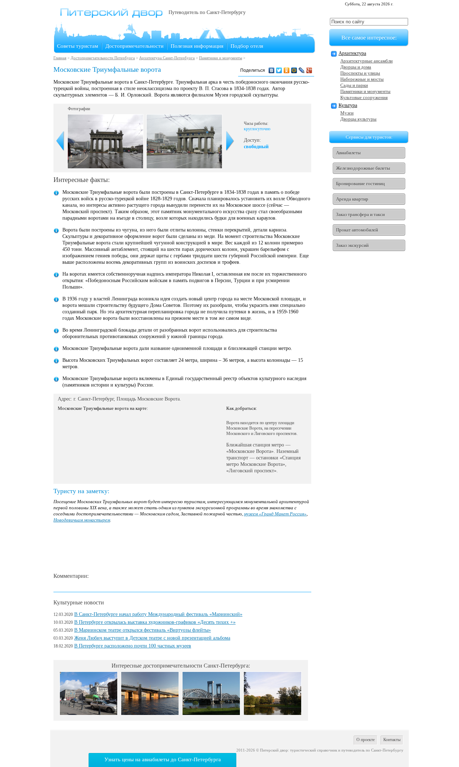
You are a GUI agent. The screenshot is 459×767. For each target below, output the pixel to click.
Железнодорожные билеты (363, 168)
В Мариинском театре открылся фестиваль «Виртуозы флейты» (142, 630)
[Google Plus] (309, 70)
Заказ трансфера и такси (360, 214)
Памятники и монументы (220, 58)
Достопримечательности (134, 46)
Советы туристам (77, 46)
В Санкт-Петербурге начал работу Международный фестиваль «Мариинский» (158, 614)
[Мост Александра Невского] (150, 713)
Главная (59, 58)
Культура (348, 105)
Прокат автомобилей (357, 230)
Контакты (392, 739)
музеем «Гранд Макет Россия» (275, 513)
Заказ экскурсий (352, 245)
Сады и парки (354, 85)
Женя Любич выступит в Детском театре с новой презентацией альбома (152, 638)
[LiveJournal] (302, 70)
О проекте (365, 739)
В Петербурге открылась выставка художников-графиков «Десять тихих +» (155, 622)
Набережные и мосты (362, 79)
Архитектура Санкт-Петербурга (167, 58)
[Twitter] (279, 70)
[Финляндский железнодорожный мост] (211, 713)
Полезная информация (197, 46)
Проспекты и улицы (360, 73)
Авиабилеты (348, 152)
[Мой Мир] (294, 70)
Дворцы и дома (355, 67)
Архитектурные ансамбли (366, 61)
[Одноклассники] (286, 70)
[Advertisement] (183, 548)
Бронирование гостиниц (360, 183)
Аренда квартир (352, 199)
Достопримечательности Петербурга (103, 58)
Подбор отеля (247, 46)
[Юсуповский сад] (272, 713)
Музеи (347, 113)
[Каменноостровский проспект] (88, 713)
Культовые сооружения (364, 97)
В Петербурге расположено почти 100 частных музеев (132, 646)
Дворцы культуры (358, 119)
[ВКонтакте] (271, 70)
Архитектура (352, 53)
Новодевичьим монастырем (81, 520)
